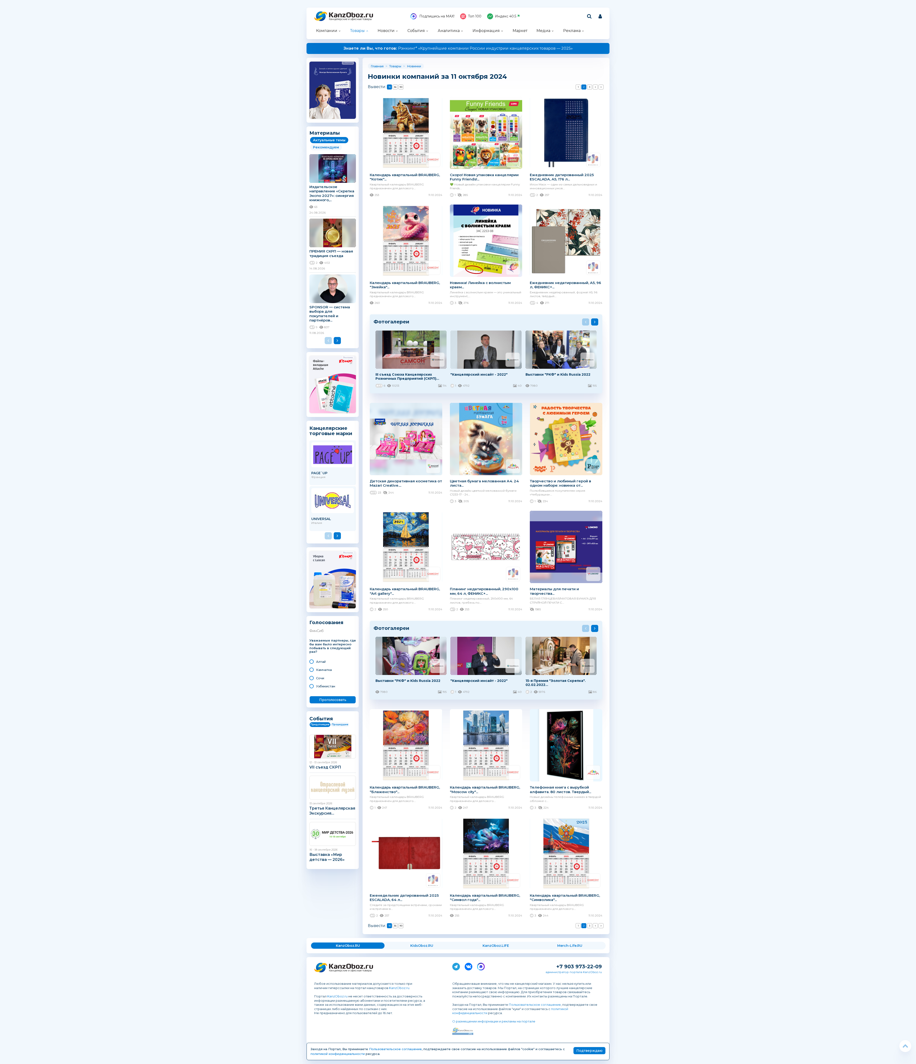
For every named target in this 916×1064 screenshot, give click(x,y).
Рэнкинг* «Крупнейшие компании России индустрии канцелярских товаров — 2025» (458, 48)
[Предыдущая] (595, 87)
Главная (377, 66)
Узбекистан (325, 686)
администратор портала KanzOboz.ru (574, 972)
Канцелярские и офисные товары (350, 19)
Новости (386, 30)
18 (389, 87)
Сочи (320, 678)
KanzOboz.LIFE (496, 945)
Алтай (321, 662)
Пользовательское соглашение (535, 1004)
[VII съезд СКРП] (332, 746)
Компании (326, 30)
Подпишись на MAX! (436, 16)
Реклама (572, 30)
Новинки (414, 66)
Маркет (520, 30)
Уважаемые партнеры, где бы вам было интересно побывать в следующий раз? (332, 646)
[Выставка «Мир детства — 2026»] (332, 834)
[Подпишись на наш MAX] (481, 966)
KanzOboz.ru (399, 988)
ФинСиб (316, 631)
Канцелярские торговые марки (330, 430)
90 (401, 87)
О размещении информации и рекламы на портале (493, 1021)
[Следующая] (601, 87)
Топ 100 (474, 16)
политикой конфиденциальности (338, 1054)
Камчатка (324, 670)
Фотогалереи (391, 321)
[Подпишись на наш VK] (468, 966)
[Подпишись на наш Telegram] (456, 966)
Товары (357, 30)
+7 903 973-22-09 (579, 966)
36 (395, 87)
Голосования (326, 622)
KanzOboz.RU (348, 945)
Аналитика (449, 30)
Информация (486, 30)
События (416, 30)
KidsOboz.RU (421, 945)
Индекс (505, 16)
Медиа (543, 30)
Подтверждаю (589, 1050)
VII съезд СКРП (325, 767)
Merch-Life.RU (569, 945)
